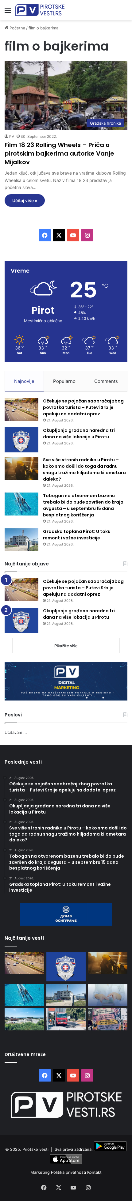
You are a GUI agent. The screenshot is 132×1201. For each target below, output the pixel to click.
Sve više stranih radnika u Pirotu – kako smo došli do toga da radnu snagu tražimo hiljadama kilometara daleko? (84, 469)
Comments (106, 381)
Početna (16, 27)
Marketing (40, 1172)
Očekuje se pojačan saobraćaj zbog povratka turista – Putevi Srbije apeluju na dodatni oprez (83, 407)
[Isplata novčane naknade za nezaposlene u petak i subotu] (107, 995)
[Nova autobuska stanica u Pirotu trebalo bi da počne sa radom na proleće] (24, 1019)
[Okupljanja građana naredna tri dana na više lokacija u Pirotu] (21, 440)
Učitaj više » (24, 200)
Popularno (64, 381)
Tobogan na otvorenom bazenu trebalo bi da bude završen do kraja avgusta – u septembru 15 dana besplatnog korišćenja (83, 505)
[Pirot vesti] (39, 10)
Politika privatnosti (69, 1172)
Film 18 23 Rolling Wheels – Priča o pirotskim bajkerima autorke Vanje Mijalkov (59, 153)
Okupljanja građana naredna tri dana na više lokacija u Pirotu (79, 433)
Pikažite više (66, 645)
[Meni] (8, 12)
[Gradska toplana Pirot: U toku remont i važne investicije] (21, 539)
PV (11, 136)
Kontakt (94, 1172)
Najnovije (24, 381)
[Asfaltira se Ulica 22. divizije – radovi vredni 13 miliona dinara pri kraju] (66, 1019)
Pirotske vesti (35, 1149)
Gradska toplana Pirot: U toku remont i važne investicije (77, 534)
